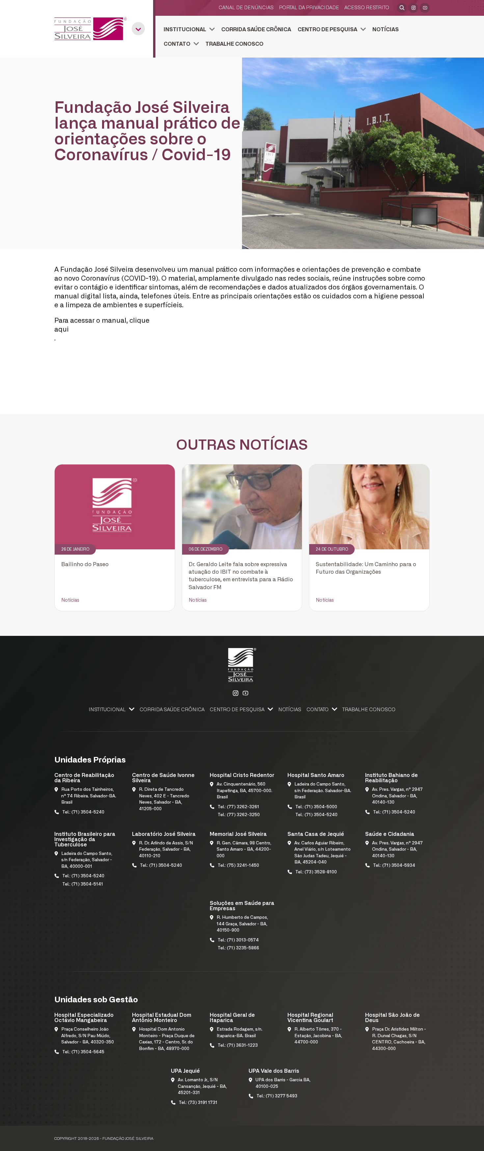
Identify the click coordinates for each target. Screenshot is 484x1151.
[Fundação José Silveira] (90, 28)
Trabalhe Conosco (234, 44)
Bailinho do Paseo (85, 564)
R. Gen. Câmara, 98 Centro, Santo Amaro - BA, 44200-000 (244, 849)
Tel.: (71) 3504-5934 (394, 865)
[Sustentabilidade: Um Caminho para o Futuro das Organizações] (369, 506)
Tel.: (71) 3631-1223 (238, 1045)
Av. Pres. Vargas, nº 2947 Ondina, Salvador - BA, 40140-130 (397, 796)
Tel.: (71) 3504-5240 (83, 812)
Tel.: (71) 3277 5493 (276, 1096)
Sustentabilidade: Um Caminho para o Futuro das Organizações (366, 568)
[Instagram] (413, 8)
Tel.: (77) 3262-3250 (239, 815)
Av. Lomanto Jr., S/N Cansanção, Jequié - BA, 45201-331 (202, 1086)
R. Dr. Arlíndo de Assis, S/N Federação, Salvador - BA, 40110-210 (166, 849)
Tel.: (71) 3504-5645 (83, 1052)
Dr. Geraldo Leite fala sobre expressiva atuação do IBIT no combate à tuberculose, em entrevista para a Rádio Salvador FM (241, 576)
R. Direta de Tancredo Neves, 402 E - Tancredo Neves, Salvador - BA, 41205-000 (164, 799)
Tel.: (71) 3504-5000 (316, 807)
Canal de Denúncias (246, 7)
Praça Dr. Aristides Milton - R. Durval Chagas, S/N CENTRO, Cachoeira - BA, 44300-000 (399, 1039)
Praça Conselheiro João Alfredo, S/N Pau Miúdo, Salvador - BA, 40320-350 (87, 1035)
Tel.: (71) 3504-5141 (82, 884)
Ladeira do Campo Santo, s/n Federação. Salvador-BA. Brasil (322, 790)
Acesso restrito (366, 7)
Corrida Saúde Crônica (256, 29)
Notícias (385, 29)
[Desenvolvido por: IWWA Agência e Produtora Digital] (421, 1140)
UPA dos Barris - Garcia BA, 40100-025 (282, 1083)
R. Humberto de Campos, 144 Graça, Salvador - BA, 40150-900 (242, 924)
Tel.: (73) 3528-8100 (316, 872)
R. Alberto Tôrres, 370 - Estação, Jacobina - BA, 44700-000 (318, 1035)
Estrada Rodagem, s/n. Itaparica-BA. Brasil (239, 1032)
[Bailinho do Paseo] (115, 506)
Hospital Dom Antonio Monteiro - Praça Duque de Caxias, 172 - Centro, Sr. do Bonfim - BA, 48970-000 (167, 1039)
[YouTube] (425, 8)
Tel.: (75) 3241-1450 (238, 865)
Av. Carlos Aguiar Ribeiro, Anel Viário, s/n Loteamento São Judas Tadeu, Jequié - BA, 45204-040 (322, 853)
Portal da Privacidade (309, 7)
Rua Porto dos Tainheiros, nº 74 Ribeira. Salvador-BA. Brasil (88, 796)
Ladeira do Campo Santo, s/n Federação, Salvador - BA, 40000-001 (86, 860)
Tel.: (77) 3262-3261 (238, 807)
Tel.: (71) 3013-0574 (238, 940)
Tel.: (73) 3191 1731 (198, 1103)
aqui (61, 329)
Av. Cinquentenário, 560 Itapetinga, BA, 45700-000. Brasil (244, 790)
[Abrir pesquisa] (402, 8)
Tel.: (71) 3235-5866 (238, 948)
